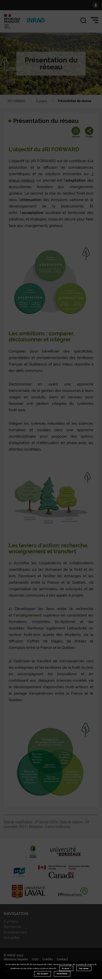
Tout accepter (42, 974)
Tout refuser (84, 968)
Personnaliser (62, 974)
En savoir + (66, 968)
